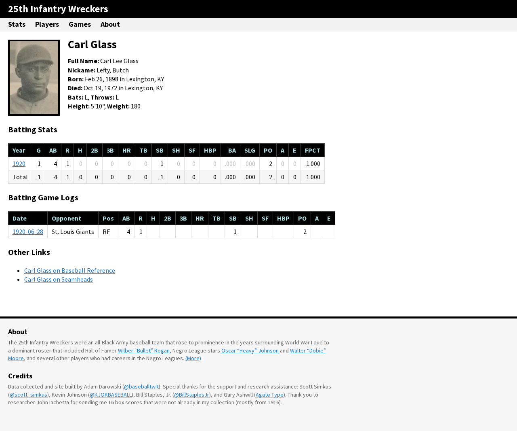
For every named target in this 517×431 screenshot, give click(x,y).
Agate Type (270, 394)
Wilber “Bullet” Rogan (144, 350)
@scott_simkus (28, 394)
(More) (193, 358)
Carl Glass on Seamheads (58, 279)
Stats (16, 24)
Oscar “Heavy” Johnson (250, 350)
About (110, 24)
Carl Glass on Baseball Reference (69, 270)
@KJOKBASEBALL (111, 394)
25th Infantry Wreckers (58, 8)
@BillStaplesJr (191, 394)
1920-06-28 (28, 231)
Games (80, 24)
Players (47, 24)
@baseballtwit (141, 386)
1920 (19, 163)
